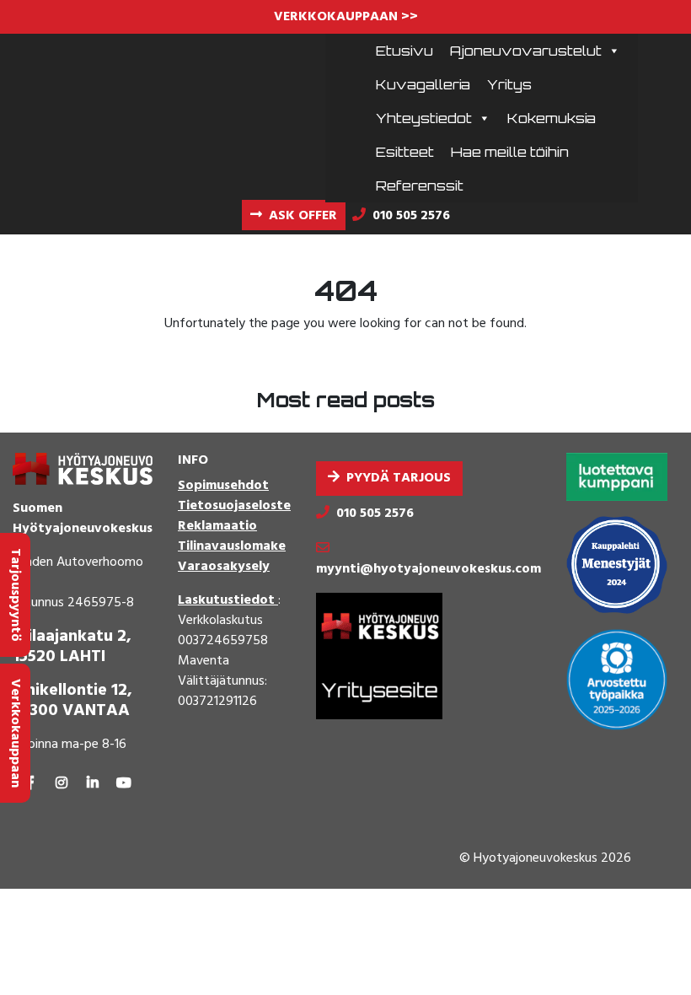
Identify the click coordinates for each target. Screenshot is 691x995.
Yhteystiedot (424, 118)
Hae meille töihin (510, 151)
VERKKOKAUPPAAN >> (346, 17)
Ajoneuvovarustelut (526, 50)
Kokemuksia (551, 118)
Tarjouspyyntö (15, 595)
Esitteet (405, 151)
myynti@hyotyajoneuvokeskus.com (428, 569)
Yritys (509, 84)
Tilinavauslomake (232, 546)
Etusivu (404, 50)
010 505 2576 (375, 513)
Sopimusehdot (223, 486)
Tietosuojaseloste (234, 506)
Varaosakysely (224, 567)
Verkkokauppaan (15, 733)
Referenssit (419, 185)
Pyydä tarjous (398, 478)
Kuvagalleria (423, 84)
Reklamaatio (217, 526)
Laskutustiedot (228, 600)
